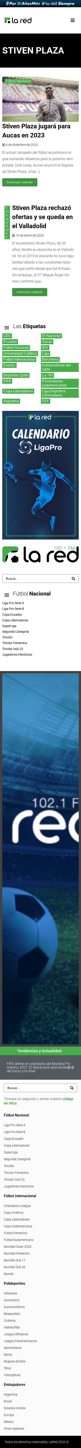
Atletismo (10, 1293)
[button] (72, 20)
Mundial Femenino (16, 1253)
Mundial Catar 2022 (18, 1246)
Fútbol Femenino (15, 1233)
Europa (9, 1415)
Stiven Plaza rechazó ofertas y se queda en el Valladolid (42, 217)
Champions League (17, 1206)
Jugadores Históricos (19, 1186)
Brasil (8, 1401)
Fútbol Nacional (18, 81)
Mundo (9, 1274)
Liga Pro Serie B (14, 1132)
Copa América (13, 1212)
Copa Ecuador (14, 1138)
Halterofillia (12, 1327)
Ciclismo (10, 1320)
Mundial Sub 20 (14, 1267)
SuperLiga (11, 1152)
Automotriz (12, 1300)
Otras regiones (14, 1428)
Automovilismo (14, 1307)
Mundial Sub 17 (14, 1260)
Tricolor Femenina (16, 1173)
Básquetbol (12, 1314)
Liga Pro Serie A (14, 1125)
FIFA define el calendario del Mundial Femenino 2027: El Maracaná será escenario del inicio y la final (40, 1067)
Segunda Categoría (17, 1159)
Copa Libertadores (16, 1145)
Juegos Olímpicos (16, 1334)
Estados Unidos (15, 1408)
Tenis (7, 1368)
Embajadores (7, 222)
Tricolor (9, 1166)
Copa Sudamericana (18, 1226)
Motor (8, 1354)
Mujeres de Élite (14, 1361)
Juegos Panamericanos (20, 1341)
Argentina (11, 1394)
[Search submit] (73, 579)
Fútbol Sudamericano (19, 1240)
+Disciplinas (12, 1375)
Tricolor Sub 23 (14, 1179)
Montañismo (13, 1348)
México (9, 1422)
